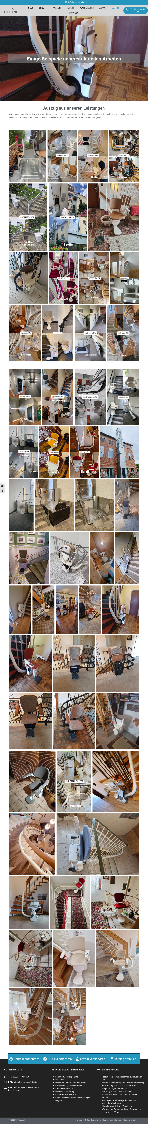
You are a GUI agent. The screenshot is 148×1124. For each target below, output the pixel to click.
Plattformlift (87, 8)
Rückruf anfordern (60, 1059)
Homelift (56, 8)
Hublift (70, 8)
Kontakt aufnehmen (27, 1059)
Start (31, 8)
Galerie (115, 8)
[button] (135, 10)
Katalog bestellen (125, 1059)
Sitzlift (42, 8)
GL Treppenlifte (13, 10)
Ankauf (102, 8)
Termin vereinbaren (92, 1059)
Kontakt (73, 13)
